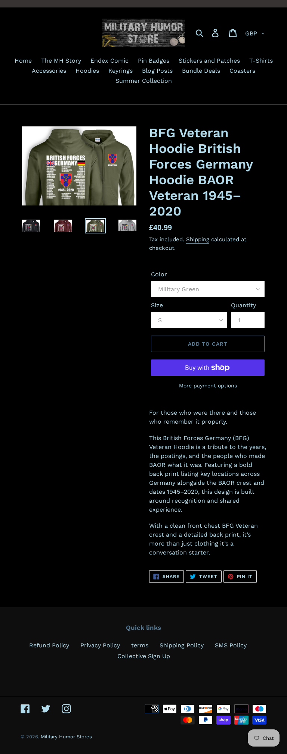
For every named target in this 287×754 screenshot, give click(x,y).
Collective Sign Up (143, 656)
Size (157, 305)
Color (159, 274)
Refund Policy (49, 645)
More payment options (208, 386)
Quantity (243, 305)
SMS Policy (231, 645)
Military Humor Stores (66, 736)
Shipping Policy (182, 645)
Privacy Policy (100, 645)
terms (139, 645)
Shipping (197, 239)
